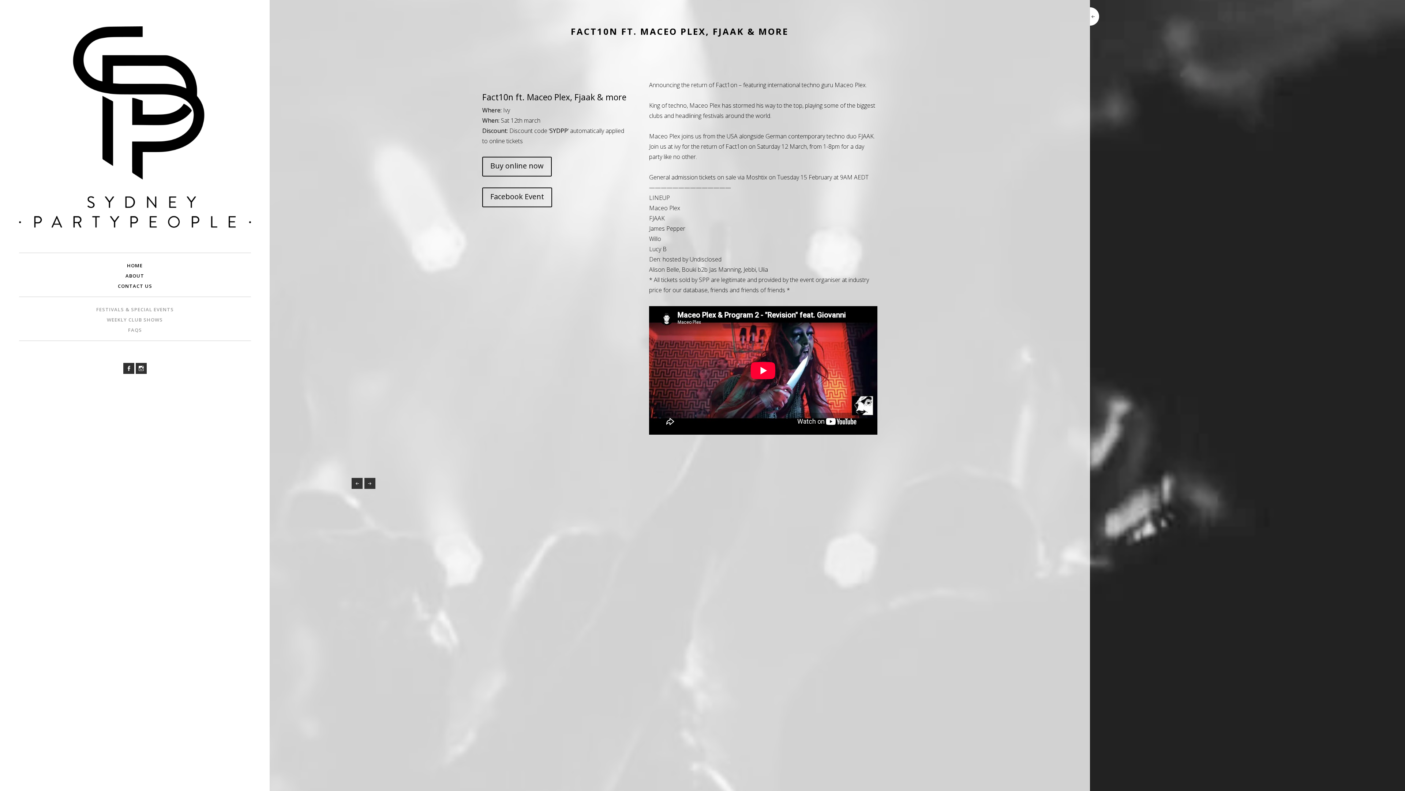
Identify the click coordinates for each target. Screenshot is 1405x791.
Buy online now (517, 166)
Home (135, 265)
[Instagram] (141, 368)
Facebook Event (517, 196)
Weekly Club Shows (135, 319)
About (134, 275)
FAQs (135, 330)
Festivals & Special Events (135, 309)
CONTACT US (135, 286)
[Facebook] (128, 368)
